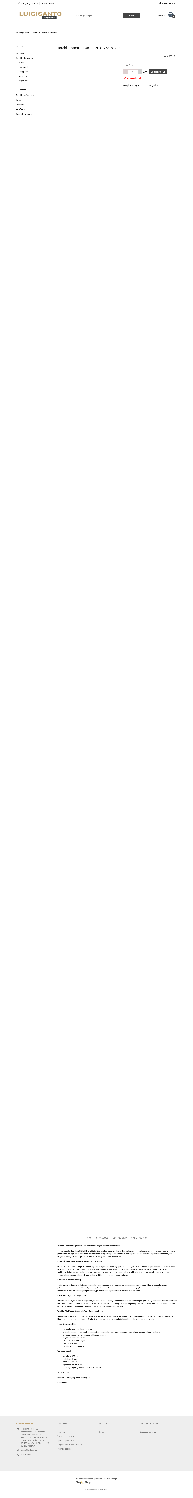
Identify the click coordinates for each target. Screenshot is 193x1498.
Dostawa (61, 1432)
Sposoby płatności (65, 1440)
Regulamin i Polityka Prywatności (71, 1445)
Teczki (21, 85)
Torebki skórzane (87, 26)
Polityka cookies (64, 1449)
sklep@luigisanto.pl (29, 1450)
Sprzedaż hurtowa (148, 1432)
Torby (118, 26)
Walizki (54, 26)
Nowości (146, 26)
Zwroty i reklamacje (65, 1436)
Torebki (68, 26)
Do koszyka (156, 72)
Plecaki (106, 26)
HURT (157, 26)
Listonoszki (24, 67)
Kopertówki (24, 81)
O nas (29, 26)
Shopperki (23, 72)
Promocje (41, 26)
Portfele (131, 26)
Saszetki (22, 90)
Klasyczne (23, 76)
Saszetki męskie (24, 114)
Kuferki (22, 63)
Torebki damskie (24, 58)
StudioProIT (103, 1489)
